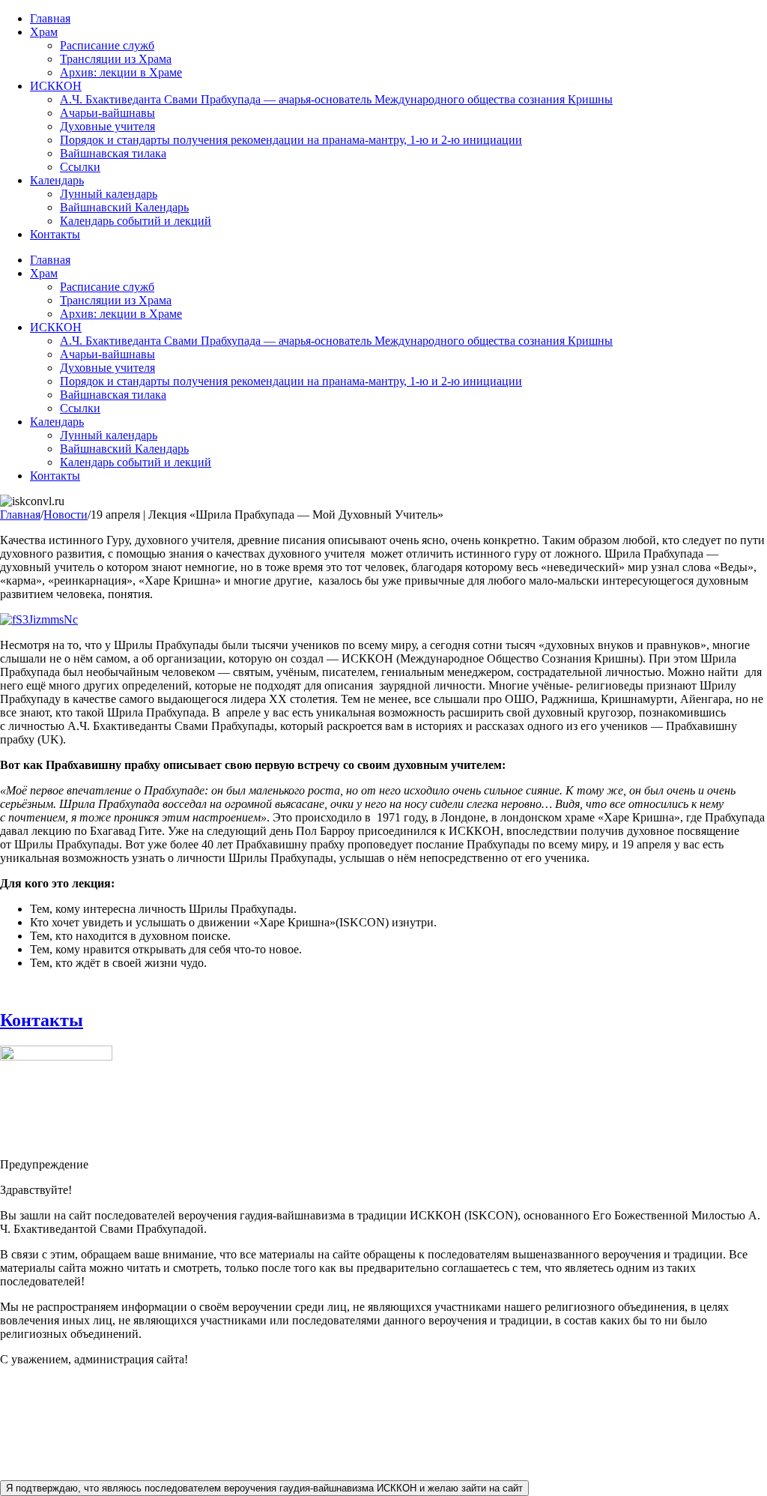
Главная (50, 18)
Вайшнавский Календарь (124, 207)
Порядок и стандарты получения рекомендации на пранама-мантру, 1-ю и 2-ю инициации (291, 139)
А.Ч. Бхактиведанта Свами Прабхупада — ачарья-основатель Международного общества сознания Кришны (336, 99)
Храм (44, 31)
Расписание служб (107, 45)
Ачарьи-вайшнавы (107, 112)
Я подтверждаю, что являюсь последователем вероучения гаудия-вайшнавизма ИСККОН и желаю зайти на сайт (264, 1488)
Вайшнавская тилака (113, 153)
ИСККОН (56, 85)
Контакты (55, 234)
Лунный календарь (108, 193)
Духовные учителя (107, 126)
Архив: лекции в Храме (121, 72)
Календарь (57, 180)
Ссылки (80, 166)
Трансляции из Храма (116, 58)
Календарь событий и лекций (135, 220)
